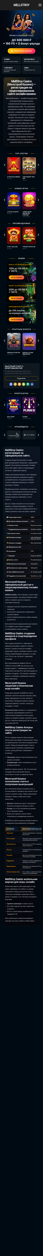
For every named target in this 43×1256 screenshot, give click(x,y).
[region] (21, 169)
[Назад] (4, 165)
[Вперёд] (38, 165)
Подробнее (21, 378)
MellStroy (22, 5)
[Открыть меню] (40, 5)
